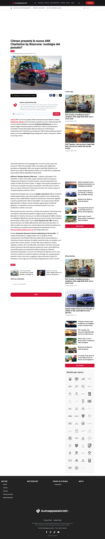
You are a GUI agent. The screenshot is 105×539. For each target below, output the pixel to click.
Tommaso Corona (18, 53)
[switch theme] (79, 3)
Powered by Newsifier (52, 535)
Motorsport (55, 3)
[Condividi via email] (57, 95)
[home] (11, 8)
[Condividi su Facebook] (50, 95)
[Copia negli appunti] (60, 95)
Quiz (72, 3)
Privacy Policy (48, 520)
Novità (46, 3)
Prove (63, 3)
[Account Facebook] (47, 532)
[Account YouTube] (58, 532)
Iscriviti (56, 114)
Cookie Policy (57, 520)
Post (36, 294)
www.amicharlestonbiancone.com (22, 230)
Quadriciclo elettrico (17, 122)
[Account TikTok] (54, 532)
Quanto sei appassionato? (22, 8)
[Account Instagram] (51, 532)
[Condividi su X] (54, 95)
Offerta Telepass (39, 8)
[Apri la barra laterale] (35, 3)
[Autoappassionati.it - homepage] (19, 3)
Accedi (90, 3)
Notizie (40, 3)
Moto (68, 3)
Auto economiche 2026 (53, 8)
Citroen (13, 119)
